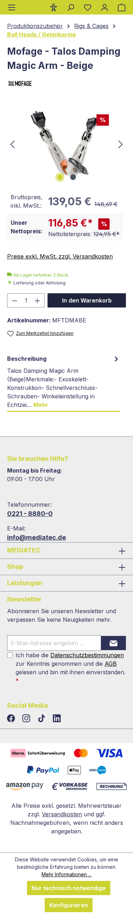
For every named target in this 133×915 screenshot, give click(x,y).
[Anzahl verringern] (14, 300)
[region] (66, 144)
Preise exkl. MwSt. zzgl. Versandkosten (60, 256)
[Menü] (12, 7)
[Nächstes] (120, 143)
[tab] (63, 382)
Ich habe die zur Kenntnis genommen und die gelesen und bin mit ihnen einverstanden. (71, 668)
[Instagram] (27, 718)
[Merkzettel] (87, 7)
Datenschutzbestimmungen (87, 655)
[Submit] (113, 643)
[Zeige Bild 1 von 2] (60, 177)
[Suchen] (70, 7)
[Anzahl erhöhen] (37, 300)
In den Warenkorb (87, 300)
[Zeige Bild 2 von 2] (73, 177)
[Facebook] (12, 718)
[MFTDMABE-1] (66, 144)
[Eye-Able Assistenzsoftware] (53, 7)
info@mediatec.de (36, 537)
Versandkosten (62, 814)
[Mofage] (66, 83)
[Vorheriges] (12, 143)
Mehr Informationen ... (66, 874)
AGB (111, 663)
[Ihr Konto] (104, 7)
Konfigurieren (68, 905)
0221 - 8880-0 (30, 513)
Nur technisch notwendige (69, 888)
